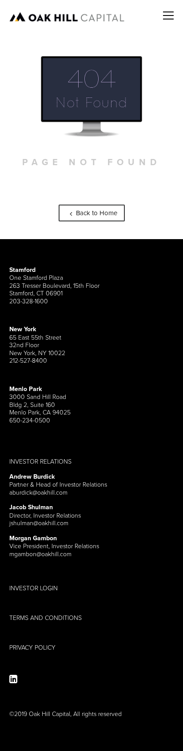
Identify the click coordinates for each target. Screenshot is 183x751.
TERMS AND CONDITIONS (45, 618)
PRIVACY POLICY (32, 647)
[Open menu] (168, 10)
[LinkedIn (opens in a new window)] (13, 679)
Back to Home (95, 212)
